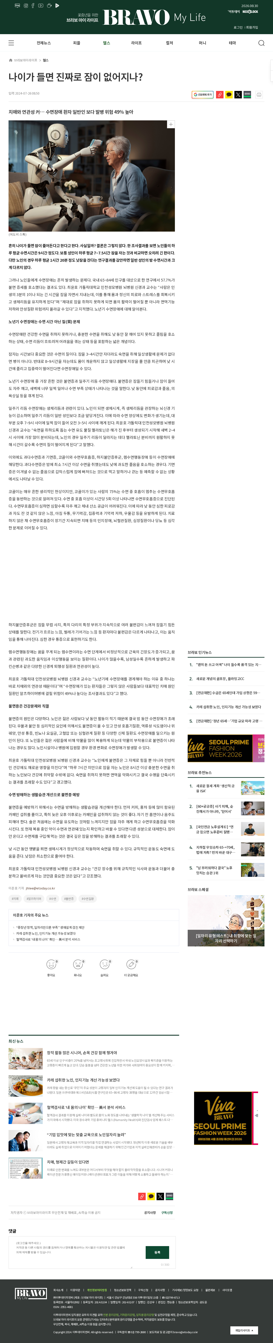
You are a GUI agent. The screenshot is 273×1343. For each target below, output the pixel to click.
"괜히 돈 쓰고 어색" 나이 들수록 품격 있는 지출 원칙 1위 (228, 664)
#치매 (15, 898)
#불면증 (69, 898)
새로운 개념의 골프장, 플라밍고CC (220, 678)
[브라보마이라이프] (136, 17)
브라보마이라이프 (25, 60)
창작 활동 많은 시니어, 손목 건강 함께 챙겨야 (82, 1052)
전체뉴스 (44, 42)
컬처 (169, 42)
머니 (202, 42)
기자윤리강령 (127, 1315)
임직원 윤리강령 (145, 1315)
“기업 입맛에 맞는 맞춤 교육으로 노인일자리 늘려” (86, 1134)
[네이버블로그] (17, 5)
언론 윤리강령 (110, 1315)
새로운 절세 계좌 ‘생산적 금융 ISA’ (215, 788)
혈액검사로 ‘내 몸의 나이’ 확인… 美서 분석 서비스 (48, 939)
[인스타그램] (26, 5)
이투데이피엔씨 (81, 1332)
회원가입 (252, 27)
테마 (232, 42)
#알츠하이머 (34, 898)
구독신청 (167, 1212)
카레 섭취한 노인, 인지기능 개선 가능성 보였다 (46, 933)
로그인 (238, 27)
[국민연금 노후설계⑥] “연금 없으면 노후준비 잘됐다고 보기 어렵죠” (215, 829)
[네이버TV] (58, 5)
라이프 (136, 42)
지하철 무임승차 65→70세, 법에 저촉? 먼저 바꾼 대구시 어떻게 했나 (215, 850)
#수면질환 (88, 898)
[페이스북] (33, 5)
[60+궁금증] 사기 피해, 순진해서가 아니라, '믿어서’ (214, 809)
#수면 (52, 898)
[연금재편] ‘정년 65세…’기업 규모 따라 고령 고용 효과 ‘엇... (229, 720)
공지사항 (150, 1212)
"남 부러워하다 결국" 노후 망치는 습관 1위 (214, 870)
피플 (76, 42)
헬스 (106, 42)
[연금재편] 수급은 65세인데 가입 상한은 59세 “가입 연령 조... (228, 692)
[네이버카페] (49, 5)
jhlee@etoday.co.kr (40, 888)
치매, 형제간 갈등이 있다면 (68, 1162)
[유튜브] (40, 5)
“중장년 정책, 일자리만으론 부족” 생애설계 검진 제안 (50, 927)
